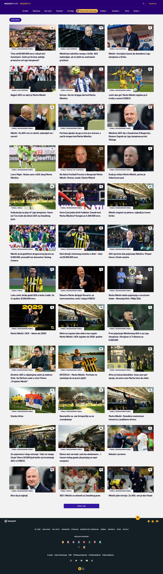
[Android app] (149, 521)
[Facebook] (81, 560)
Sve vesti (56, 529)
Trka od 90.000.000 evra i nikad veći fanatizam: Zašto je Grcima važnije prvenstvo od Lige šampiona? (28, 57)
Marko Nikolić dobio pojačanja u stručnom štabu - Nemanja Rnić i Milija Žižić (129, 297)
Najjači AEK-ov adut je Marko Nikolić (28, 95)
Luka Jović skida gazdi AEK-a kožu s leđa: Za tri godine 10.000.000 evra (32, 297)
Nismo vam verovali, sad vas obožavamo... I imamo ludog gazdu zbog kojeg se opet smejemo (80, 457)
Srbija (20, 208)
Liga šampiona (72, 49)
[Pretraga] (143, 3)
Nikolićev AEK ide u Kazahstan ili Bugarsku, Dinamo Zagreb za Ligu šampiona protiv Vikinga (130, 136)
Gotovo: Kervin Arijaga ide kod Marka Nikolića (77, 97)
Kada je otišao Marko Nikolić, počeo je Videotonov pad (127, 176)
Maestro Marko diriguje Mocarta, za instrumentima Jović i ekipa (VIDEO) (77, 297)
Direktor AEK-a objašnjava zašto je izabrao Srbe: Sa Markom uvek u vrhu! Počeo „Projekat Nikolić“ (31, 378)
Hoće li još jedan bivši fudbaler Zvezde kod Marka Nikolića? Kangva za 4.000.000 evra (80, 214)
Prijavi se (152, 4)
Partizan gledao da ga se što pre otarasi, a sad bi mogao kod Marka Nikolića (80, 135)
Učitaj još (81, 506)
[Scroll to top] (138, 518)
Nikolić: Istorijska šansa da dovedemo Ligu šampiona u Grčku (129, 55)
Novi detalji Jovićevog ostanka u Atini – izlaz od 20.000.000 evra (81, 255)
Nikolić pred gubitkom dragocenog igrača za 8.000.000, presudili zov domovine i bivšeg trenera (32, 257)
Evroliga (75, 529)
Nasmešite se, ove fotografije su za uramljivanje (77, 418)
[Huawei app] (157, 521)
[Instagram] (71, 560)
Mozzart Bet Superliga (75, 170)
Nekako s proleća (117, 454)
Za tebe (38, 529)
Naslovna (46, 529)
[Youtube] (87, 560)
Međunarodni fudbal (25, 49)
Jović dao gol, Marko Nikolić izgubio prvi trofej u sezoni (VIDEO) (128, 97)
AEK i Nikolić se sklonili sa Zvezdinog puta (80, 495)
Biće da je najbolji (19, 495)
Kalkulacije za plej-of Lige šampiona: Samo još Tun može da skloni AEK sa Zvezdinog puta (32, 215)
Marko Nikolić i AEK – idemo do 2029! (28, 333)
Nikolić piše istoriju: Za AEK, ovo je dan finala (130, 495)
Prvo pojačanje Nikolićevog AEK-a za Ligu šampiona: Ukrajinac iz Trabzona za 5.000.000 (129, 336)
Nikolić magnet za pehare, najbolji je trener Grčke (130, 214)
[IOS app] (153, 521)
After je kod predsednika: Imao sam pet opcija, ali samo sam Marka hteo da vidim (129, 376)
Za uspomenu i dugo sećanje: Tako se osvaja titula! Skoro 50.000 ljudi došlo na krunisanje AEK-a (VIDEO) (32, 457)
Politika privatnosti (80, 555)
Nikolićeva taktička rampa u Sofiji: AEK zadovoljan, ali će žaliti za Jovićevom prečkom (79, 57)
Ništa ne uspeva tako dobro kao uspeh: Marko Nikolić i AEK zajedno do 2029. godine (81, 335)
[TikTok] (92, 560)
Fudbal (14, 49)
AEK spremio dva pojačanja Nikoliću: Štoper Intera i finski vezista (130, 255)
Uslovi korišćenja (60, 555)
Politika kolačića (95, 555)
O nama (50, 555)
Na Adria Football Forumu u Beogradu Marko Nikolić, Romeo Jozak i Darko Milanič (81, 176)
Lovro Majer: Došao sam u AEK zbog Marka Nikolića (31, 176)
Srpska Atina (17, 416)
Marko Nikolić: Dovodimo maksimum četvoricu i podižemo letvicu (126, 418)
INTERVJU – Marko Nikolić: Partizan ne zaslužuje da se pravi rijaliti (78, 376)
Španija (70, 90)
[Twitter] (76, 560)
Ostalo (126, 529)
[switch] (81, 568)
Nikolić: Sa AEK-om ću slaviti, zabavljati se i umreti (32, 135)
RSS (70, 555)
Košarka (111, 529)
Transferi (65, 529)
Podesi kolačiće (108, 555)
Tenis (119, 529)
